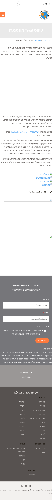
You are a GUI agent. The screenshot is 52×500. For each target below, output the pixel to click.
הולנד (43, 422)
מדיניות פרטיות (26, 372)
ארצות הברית (40, 448)
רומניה (22, 430)
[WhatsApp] (22, 486)
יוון (44, 430)
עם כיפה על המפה (27, 14)
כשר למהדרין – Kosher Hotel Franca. (25, 132)
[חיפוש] (18, 3)
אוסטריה (42, 402)
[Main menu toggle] (2, 14)
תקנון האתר (26, 377)
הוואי (43, 452)
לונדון (43, 434)
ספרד (22, 406)
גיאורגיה (22, 456)
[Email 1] (26, 486)
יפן (24, 460)
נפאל (23, 464)
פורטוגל (22, 414)
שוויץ (23, 434)
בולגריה (42, 414)
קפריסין (22, 426)
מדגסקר (32, 475)
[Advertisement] (26, 88)
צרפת (22, 422)
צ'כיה (22, 418)
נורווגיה (22, 402)
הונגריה (42, 426)
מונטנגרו (42, 438)
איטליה (42, 406)
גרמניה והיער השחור (37, 418)
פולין (23, 410)
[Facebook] (30, 486)
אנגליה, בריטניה (39, 410)
